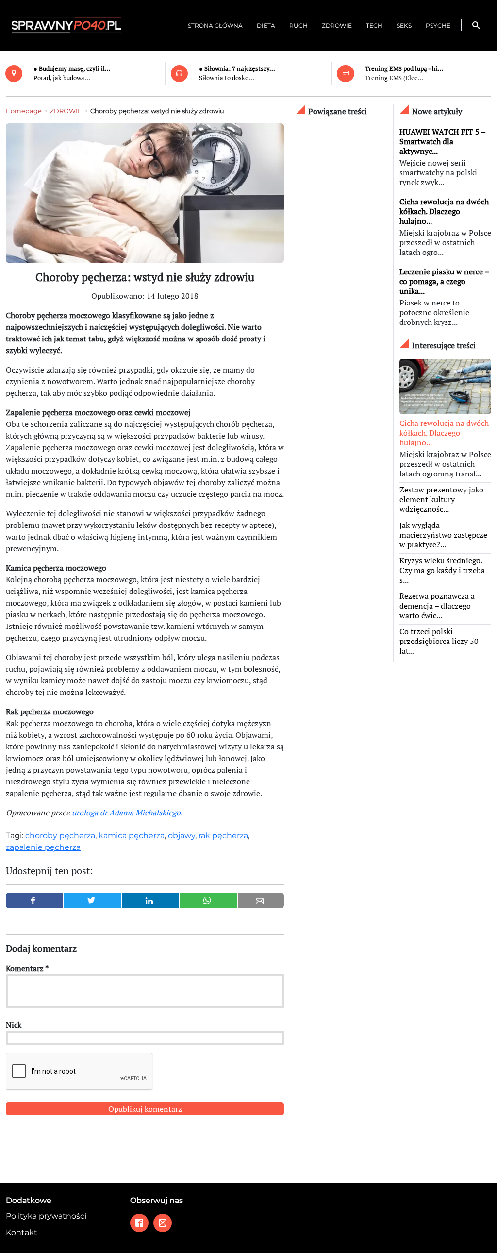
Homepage (24, 111)
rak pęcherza (223, 835)
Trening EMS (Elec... (394, 78)
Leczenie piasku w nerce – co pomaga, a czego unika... (444, 281)
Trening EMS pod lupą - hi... (404, 69)
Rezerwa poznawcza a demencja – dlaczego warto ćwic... (437, 606)
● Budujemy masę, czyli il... (72, 69)
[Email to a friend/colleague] (261, 900)
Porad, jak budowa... (61, 78)
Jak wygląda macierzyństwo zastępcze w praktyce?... (443, 535)
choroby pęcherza (60, 835)
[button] (476, 25)
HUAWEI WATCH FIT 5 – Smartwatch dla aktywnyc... (442, 141)
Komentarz (27, 968)
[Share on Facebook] (34, 900)
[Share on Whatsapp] (208, 900)
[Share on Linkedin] (150, 900)
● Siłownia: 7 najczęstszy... (237, 69)
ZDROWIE (66, 111)
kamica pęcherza (132, 835)
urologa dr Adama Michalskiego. (127, 812)
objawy (181, 835)
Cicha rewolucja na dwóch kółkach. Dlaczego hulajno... (444, 211)
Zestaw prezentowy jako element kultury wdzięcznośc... (441, 499)
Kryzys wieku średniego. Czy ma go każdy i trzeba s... (442, 570)
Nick (13, 1024)
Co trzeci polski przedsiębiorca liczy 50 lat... (439, 641)
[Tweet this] (92, 900)
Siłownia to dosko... (226, 78)
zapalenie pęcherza (43, 847)
